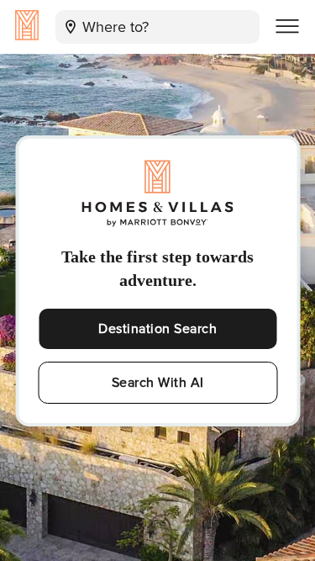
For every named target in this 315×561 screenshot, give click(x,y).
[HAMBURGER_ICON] (287, 26)
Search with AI (158, 382)
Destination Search (157, 328)
